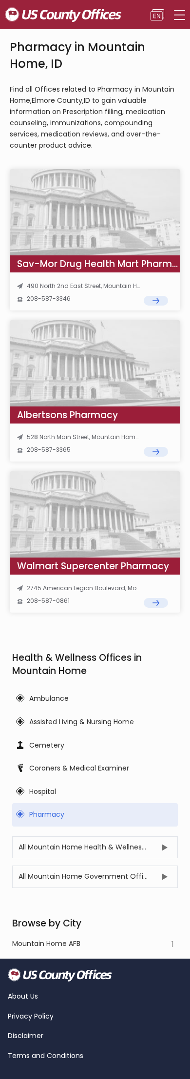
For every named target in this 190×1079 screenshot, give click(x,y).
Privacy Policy (31, 1016)
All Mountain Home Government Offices (87, 876)
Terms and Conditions (45, 1055)
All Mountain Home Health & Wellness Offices (95, 847)
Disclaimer (25, 1035)
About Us (23, 996)
